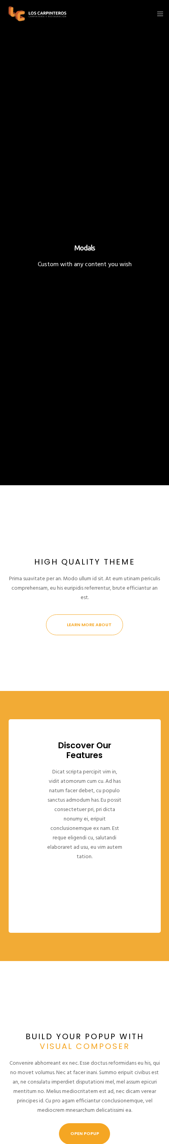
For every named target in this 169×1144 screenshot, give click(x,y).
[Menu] (157, 13)
